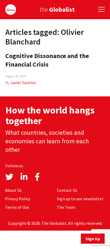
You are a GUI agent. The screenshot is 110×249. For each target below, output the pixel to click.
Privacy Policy (17, 198)
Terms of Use (17, 207)
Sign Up (92, 238)
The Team (66, 207)
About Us (13, 190)
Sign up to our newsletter (80, 198)
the (57, 9)
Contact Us (67, 190)
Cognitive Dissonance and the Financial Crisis (47, 60)
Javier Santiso (23, 82)
